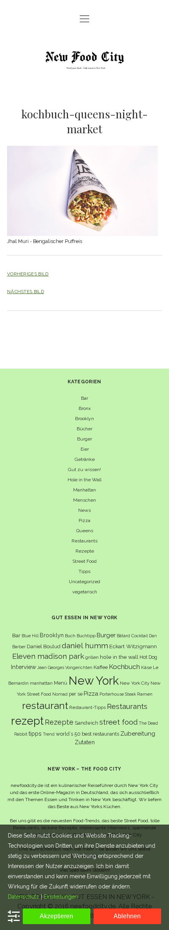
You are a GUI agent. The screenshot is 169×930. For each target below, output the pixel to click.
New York (93, 680)
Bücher (84, 428)
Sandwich (86, 723)
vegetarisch (84, 592)
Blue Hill (30, 635)
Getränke (85, 459)
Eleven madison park (48, 656)
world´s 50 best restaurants (87, 734)
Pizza (84, 520)
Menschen (84, 500)
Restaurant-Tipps (87, 707)
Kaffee (101, 667)
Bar (84, 398)
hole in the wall (119, 657)
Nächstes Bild (25, 291)
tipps (35, 733)
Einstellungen (61, 897)
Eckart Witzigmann (133, 646)
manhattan (41, 683)
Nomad (60, 694)
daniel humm (85, 645)
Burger (84, 439)
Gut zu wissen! (84, 469)
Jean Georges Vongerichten (64, 667)
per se (76, 694)
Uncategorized (84, 581)
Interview (23, 667)
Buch (70, 635)
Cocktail (139, 635)
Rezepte (84, 551)
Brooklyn (84, 418)
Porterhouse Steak (117, 694)
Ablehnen (127, 916)
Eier (85, 449)
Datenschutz (23, 897)
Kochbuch (124, 667)
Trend (49, 734)
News (84, 510)
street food (118, 722)
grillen (92, 657)
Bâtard (123, 635)
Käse (146, 667)
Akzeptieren (56, 916)
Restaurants (84, 541)
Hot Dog (148, 657)
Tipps (84, 571)
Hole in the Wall (84, 479)
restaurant (45, 705)
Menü (60, 683)
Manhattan (84, 490)
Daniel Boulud (44, 646)
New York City (134, 683)
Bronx (85, 408)
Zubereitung (137, 733)
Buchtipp (86, 635)
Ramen (144, 694)
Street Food (84, 561)
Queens (84, 530)
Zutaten (85, 742)
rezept (27, 720)
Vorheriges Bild (28, 274)
